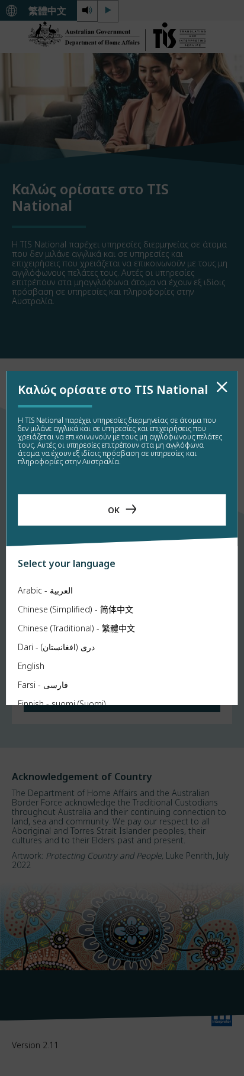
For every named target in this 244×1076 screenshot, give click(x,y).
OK (114, 510)
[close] (222, 387)
